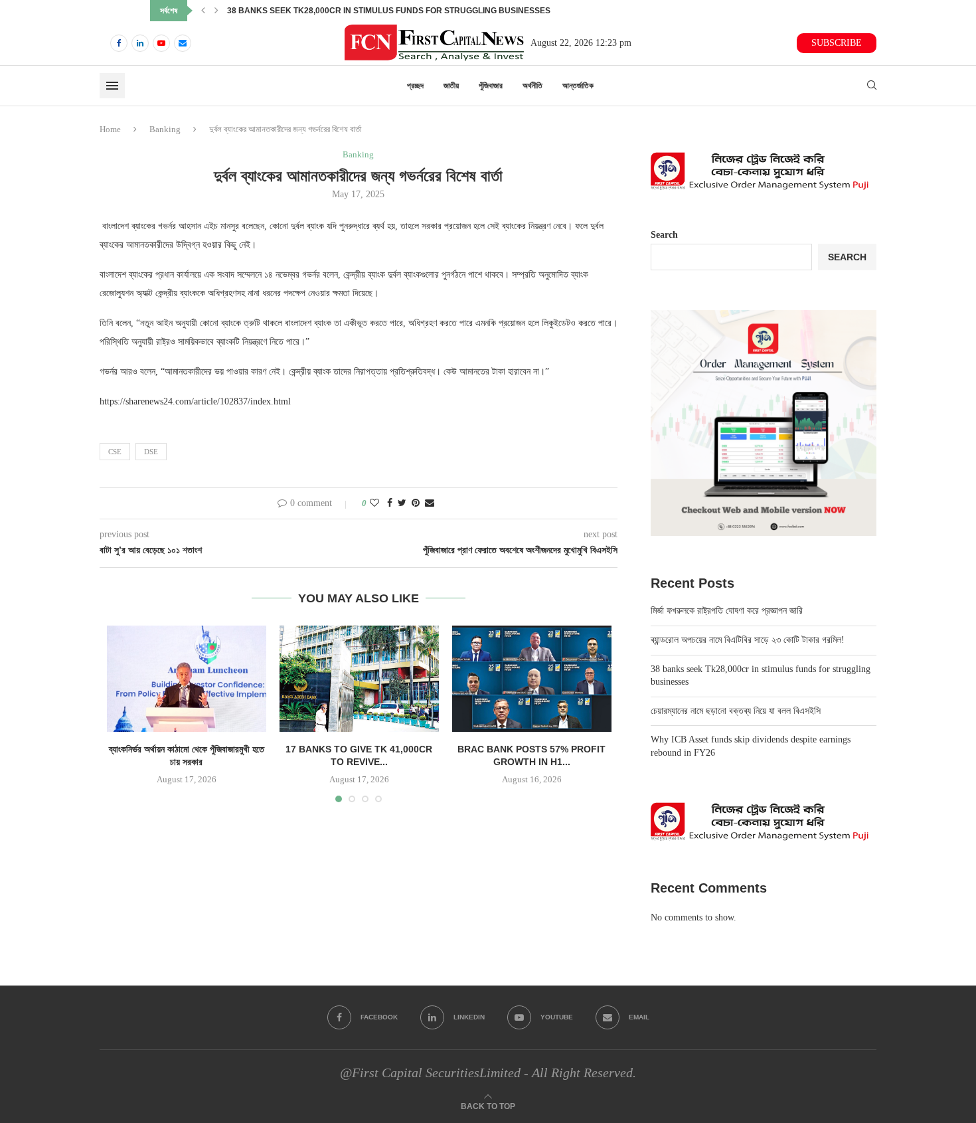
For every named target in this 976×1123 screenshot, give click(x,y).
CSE (115, 452)
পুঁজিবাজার (491, 85)
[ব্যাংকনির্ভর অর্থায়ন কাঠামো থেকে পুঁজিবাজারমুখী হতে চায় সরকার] (186, 679)
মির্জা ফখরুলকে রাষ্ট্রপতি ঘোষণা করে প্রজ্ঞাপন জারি (727, 611)
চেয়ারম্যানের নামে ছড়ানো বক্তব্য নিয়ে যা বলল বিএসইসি (736, 711)
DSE (151, 452)
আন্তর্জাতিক (578, 85)
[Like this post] (374, 503)
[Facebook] (118, 43)
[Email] (182, 43)
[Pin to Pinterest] (416, 503)
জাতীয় (451, 85)
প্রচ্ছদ (415, 85)
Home (110, 129)
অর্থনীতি (532, 85)
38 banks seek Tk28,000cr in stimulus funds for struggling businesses (388, 10)
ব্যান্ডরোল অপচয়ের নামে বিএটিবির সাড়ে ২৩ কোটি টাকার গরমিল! (748, 640)
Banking (165, 129)
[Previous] (203, 10)
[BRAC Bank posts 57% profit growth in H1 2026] (531, 679)
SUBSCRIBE (836, 43)
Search (664, 235)
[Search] (871, 85)
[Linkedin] (140, 43)
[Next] (216, 10)
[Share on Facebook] (389, 503)
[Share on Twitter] (402, 503)
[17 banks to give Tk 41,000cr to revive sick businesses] (359, 679)
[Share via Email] (429, 503)
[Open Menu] (112, 85)
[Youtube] (161, 43)
